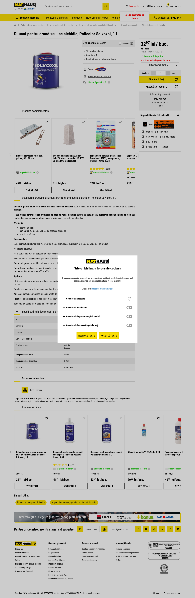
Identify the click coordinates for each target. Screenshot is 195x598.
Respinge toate (86, 335)
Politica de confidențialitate (102, 289)
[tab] (97, 298)
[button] (74, 299)
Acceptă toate (109, 335)
